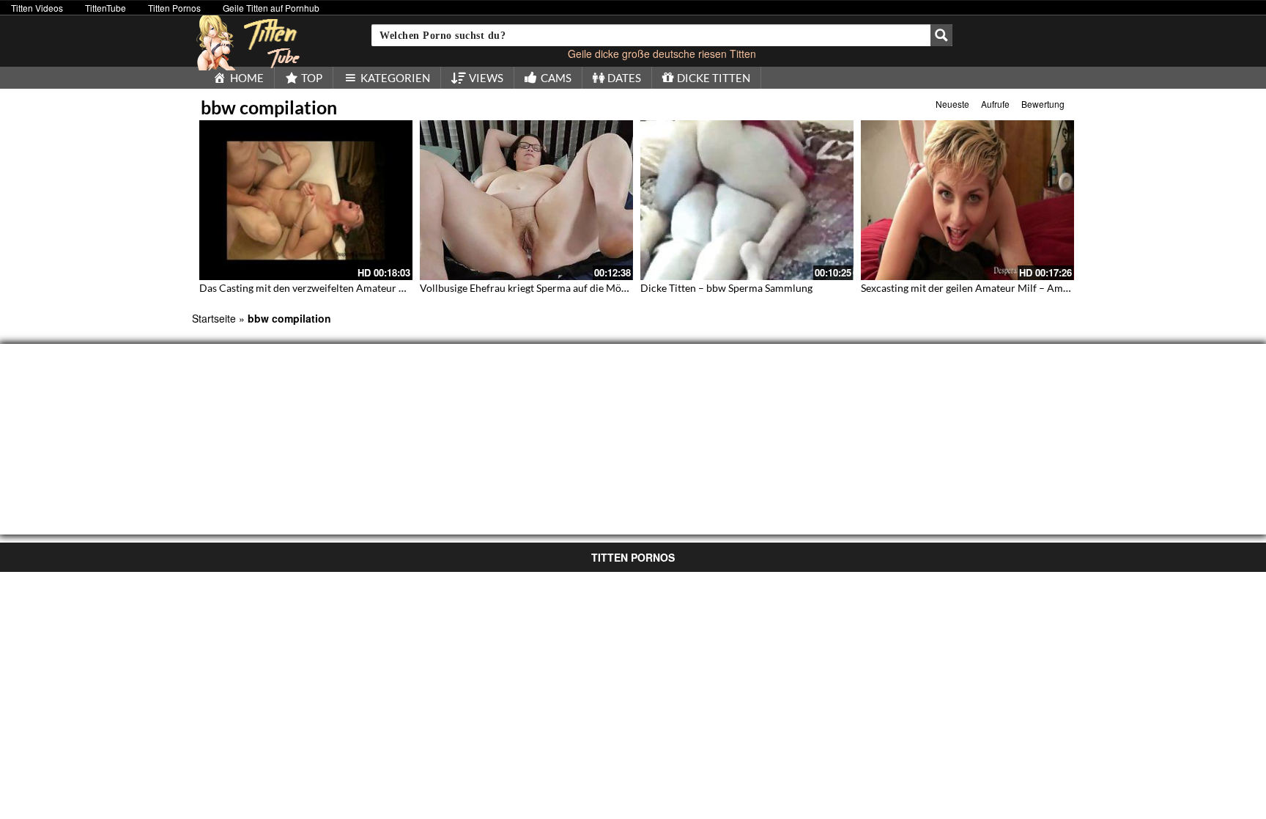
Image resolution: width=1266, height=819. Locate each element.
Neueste (952, 104)
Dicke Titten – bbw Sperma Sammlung (726, 288)
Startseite (214, 318)
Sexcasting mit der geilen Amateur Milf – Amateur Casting (992, 288)
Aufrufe (995, 104)
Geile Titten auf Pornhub (271, 8)
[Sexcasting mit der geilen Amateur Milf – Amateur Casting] (967, 200)
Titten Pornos (174, 8)
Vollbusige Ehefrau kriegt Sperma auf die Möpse (528, 288)
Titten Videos (37, 8)
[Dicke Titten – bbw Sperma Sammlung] (747, 200)
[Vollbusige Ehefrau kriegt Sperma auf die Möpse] (526, 200)
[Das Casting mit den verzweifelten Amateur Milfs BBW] (305, 200)
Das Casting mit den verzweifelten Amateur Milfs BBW (323, 288)
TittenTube (105, 8)
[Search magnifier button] (941, 35)
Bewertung (1043, 104)
